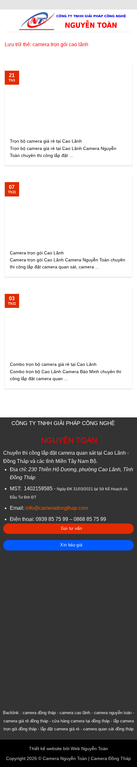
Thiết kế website (45, 748)
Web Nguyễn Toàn (89, 748)
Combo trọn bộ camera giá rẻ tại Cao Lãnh (53, 364)
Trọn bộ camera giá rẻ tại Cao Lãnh (46, 141)
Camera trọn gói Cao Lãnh (37, 253)
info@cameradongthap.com (56, 508)
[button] (8, 20)
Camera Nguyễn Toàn (65, 758)
